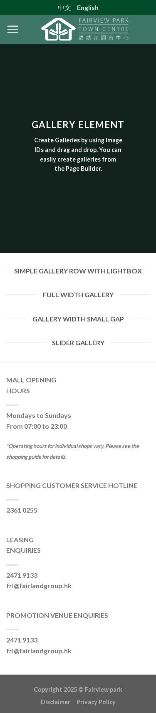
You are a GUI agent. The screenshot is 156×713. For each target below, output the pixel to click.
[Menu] (12, 29)
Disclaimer (59, 701)
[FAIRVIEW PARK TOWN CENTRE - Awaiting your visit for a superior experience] (84, 29)
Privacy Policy (96, 701)
